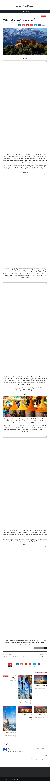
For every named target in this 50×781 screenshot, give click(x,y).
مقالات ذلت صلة (44, 672)
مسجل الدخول (38, 759)
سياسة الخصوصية (18, 779)
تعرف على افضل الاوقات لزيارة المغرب (10, 733)
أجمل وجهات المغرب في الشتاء (39, 647)
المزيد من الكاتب (38, 672)
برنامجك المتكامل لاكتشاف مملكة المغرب (41, 715)
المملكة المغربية (6, 676)
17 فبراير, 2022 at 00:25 (12, 749)
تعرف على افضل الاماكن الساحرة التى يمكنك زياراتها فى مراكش (25, 716)
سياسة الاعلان (7, 779)
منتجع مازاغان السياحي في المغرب (39, 656)
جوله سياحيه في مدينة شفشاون (25, 701)
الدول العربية (41, 676)
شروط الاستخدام (12, 779)
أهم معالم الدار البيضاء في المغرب (41, 686)
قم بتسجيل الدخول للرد (40, 748)
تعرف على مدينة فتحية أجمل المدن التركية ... (13, 656)
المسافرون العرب (25, 5)
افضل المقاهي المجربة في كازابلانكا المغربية (11, 678)
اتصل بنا (3, 779)
